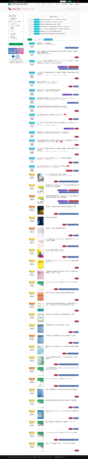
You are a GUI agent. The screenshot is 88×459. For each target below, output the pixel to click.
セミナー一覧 (13, 17)
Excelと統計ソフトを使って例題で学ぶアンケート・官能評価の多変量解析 (54, 158)
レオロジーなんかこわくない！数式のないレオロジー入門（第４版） (62, 282)
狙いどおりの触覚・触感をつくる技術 (54, 249)
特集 (57, 4)
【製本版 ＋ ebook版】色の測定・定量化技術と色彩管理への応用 (61, 206)
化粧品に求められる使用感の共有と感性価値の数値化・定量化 (60, 314)
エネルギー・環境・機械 (15, 25)
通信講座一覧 (13, 19)
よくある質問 (64, 4)
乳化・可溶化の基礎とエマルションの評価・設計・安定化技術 (53, 19)
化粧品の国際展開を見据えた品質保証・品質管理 (50, 24)
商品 (43, 4)
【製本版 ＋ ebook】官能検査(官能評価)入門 (56, 228)
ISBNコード (13, 36)
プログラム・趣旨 (14, 38)
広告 (43, 457)
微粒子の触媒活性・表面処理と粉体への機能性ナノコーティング (61, 421)
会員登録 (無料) (63, 1)
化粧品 (12, 29)
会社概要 (76, 4)
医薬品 (12, 27)
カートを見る (76, 1)
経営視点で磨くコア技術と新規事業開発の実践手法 (50, 31)
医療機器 (12, 28)
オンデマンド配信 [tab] (48, 39)
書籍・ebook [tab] (40, 39)
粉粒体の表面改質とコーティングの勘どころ (47, 81)
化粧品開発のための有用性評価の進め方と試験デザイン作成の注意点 (54, 26)
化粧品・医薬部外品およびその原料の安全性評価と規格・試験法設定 (62, 389)
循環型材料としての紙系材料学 (44, 43)
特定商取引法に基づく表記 (60, 457)
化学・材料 (13, 24)
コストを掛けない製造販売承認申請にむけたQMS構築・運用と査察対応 (55, 28)
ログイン (69, 1)
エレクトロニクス (14, 23)
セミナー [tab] (34, 39)
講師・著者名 (13, 37)
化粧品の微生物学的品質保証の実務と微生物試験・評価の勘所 (52, 33)
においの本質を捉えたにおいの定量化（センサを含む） (52, 21)
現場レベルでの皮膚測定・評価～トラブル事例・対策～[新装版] (60, 443)
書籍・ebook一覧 (14, 18)
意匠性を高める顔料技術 (51, 217)
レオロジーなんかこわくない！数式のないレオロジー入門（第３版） (62, 432)
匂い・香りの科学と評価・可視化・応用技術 (56, 174)
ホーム (38, 4)
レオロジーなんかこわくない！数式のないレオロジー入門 (59, 378)
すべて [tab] (30, 39)
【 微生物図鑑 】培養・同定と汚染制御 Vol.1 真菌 (57, 324)
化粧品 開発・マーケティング (74, 9)
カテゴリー (50, 4)
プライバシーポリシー (49, 457)
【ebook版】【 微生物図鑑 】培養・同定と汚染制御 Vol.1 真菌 (60, 335)
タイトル (12, 35)
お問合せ (71, 4)
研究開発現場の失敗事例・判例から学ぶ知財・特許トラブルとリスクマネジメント (56, 98)
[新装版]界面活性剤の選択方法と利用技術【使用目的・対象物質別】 (61, 400)
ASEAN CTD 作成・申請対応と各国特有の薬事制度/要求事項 (60, 292)
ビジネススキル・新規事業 (15, 26)
